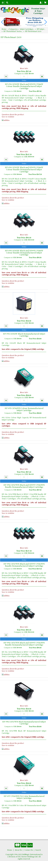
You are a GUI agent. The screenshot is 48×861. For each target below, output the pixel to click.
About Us (18, 850)
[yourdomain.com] (23, 11)
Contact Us (28, 850)
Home (4, 29)
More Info (24, 68)
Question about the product (13, 114)
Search (38, 850)
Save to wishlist (8, 117)
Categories (13, 29)
